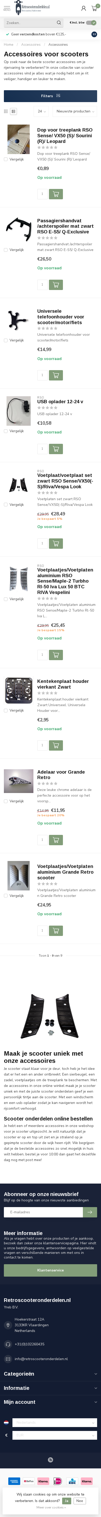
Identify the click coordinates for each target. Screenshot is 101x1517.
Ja (66, 1500)
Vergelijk (17, 159)
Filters (47, 96)
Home (8, 44)
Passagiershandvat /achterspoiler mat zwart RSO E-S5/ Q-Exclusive (65, 226)
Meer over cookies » (51, 1507)
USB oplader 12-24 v (60, 401)
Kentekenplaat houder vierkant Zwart (63, 684)
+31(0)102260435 (29, 1344)
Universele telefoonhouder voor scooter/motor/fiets (60, 317)
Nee (79, 1500)
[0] (94, 8)
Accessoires (31, 44)
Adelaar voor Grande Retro (61, 774)
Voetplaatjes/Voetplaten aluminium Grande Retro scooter (65, 872)
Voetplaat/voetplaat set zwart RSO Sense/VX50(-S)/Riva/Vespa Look (65, 481)
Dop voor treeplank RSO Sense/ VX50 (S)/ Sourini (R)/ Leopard (64, 135)
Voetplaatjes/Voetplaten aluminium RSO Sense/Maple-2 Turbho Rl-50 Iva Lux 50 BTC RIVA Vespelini (65, 581)
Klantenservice (50, 1270)
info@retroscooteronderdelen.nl (41, 1358)
